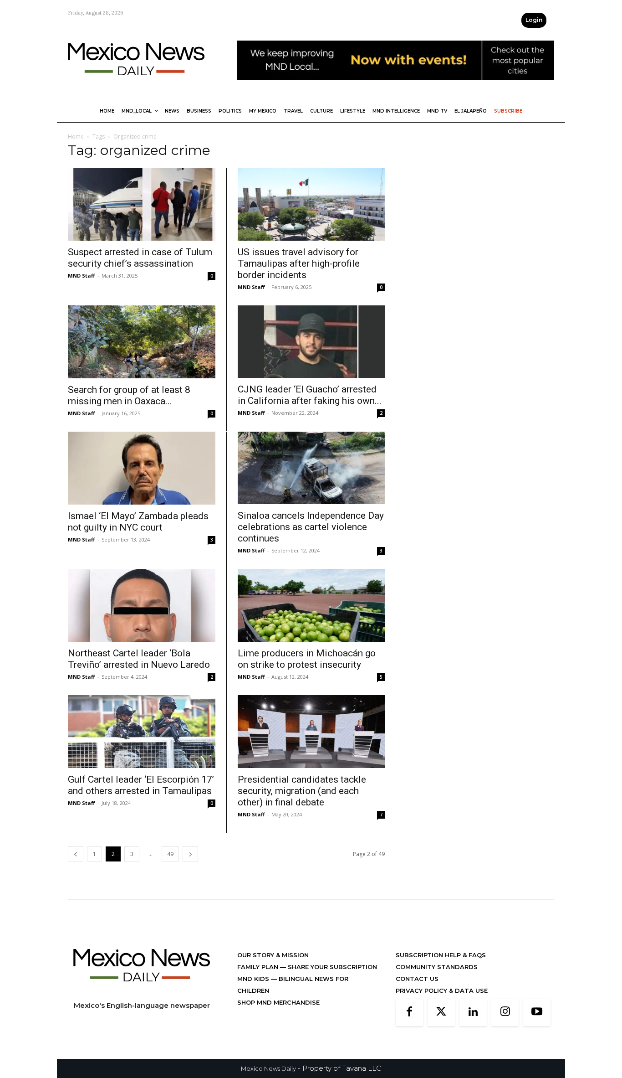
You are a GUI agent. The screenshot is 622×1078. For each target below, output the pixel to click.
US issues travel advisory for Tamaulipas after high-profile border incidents (299, 263)
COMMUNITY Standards (437, 966)
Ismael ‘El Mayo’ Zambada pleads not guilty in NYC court (138, 522)
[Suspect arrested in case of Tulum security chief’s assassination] (141, 204)
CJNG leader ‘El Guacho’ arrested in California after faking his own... (310, 395)
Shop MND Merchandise (278, 1002)
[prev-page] (75, 853)
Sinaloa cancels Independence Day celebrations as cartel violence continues (311, 527)
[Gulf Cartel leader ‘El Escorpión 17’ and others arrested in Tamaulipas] (141, 731)
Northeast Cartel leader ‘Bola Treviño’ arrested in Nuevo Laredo (139, 659)
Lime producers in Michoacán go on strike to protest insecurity (307, 659)
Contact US (417, 978)
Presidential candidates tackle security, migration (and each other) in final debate (302, 791)
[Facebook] (409, 1012)
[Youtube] (537, 1012)
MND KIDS (254, 978)
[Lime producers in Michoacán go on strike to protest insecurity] (311, 605)
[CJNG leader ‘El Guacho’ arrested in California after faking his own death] (311, 341)
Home (76, 136)
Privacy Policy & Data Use (442, 990)
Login (533, 19)
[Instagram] (505, 1012)
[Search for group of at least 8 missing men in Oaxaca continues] (141, 341)
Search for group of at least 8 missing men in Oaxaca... (129, 395)
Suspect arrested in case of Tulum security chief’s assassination (140, 258)
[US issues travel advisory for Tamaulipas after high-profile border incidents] (311, 204)
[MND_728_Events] (395, 87)
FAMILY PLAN (258, 966)
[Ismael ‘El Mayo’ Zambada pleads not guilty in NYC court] (141, 468)
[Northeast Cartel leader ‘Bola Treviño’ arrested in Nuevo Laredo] (141, 605)
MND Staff (81, 275)
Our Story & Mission (273, 955)
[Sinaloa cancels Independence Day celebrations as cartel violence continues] (311, 468)
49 (170, 854)
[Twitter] (441, 1012)
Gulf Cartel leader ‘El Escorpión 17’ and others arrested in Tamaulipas (141, 785)
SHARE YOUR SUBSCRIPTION (331, 966)
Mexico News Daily (268, 1068)
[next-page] (190, 853)
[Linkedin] (473, 1012)
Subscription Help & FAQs (441, 955)
